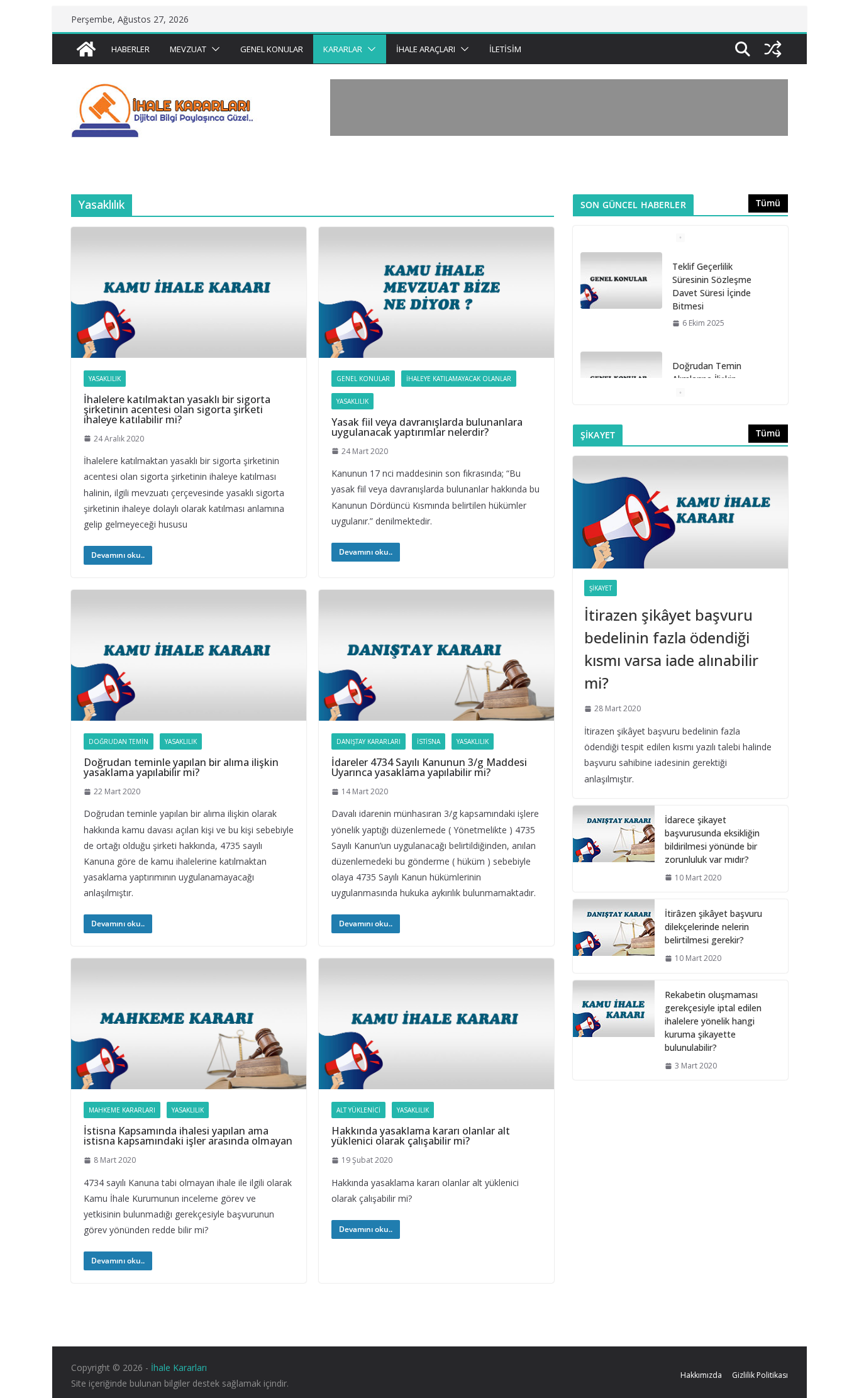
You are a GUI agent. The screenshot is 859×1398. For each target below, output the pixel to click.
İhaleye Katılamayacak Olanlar (458, 378)
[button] (213, 49)
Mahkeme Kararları (122, 1110)
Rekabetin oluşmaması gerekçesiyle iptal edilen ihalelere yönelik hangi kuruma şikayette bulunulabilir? (713, 1021)
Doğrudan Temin (118, 741)
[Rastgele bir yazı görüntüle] (773, 49)
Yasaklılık (105, 378)
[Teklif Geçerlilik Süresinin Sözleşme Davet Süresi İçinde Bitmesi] (621, 280)
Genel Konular (271, 49)
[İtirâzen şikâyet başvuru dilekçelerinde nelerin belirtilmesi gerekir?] (614, 936)
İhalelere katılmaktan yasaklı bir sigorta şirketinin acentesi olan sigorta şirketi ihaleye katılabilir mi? (177, 409)
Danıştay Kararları (368, 741)
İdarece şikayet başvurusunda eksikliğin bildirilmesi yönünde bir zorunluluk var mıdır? (712, 839)
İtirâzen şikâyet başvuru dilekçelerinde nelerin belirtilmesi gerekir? (713, 926)
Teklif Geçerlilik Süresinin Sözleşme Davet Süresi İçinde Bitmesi (711, 286)
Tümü (768, 203)
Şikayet (600, 588)
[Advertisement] (559, 107)
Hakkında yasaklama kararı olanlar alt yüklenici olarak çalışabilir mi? (420, 1136)
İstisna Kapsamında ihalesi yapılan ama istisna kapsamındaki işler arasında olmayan (188, 1136)
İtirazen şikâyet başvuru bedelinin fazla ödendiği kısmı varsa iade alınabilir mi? (671, 648)
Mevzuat (188, 49)
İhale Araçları (425, 49)
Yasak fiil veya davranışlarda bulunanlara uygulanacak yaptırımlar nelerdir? (427, 427)
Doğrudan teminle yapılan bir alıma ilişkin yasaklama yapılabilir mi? (181, 767)
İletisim (505, 49)
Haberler (130, 49)
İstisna (428, 741)
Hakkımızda (701, 1375)
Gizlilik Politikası (760, 1375)
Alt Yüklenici (358, 1110)
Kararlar (342, 49)
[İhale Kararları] (86, 49)
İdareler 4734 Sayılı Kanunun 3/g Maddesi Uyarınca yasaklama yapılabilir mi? (429, 767)
